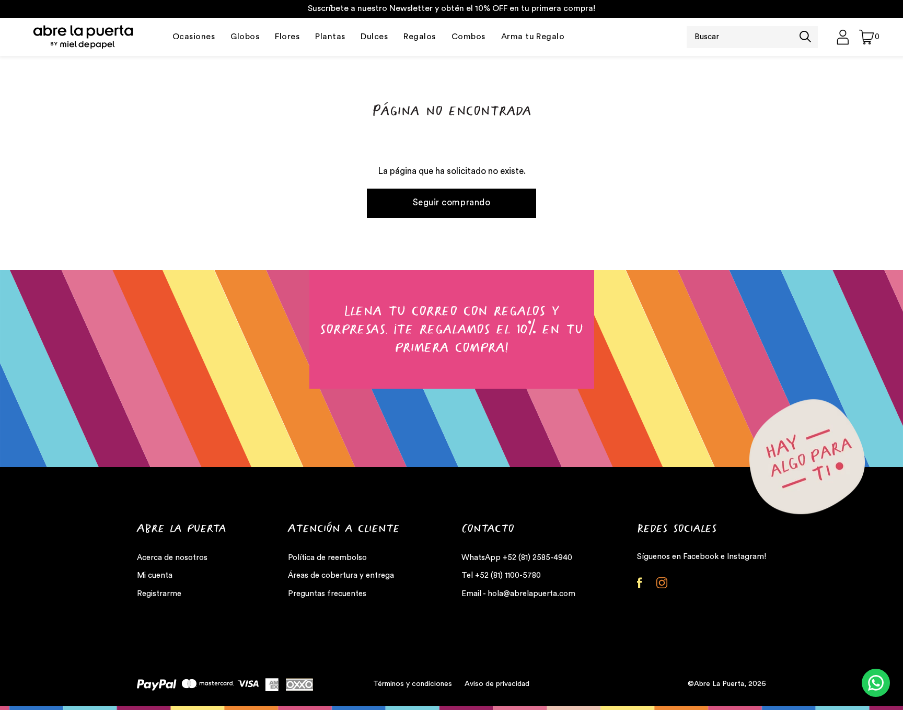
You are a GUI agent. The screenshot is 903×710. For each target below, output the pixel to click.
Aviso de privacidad (497, 684)
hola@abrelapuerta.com (531, 594)
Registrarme (159, 594)
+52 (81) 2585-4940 (537, 558)
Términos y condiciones (412, 684)
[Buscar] (805, 38)
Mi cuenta (154, 575)
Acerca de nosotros (172, 558)
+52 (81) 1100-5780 (508, 575)
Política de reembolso (327, 558)
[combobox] (743, 37)
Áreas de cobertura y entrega (341, 575)
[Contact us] (876, 683)
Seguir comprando (451, 202)
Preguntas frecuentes (327, 594)
